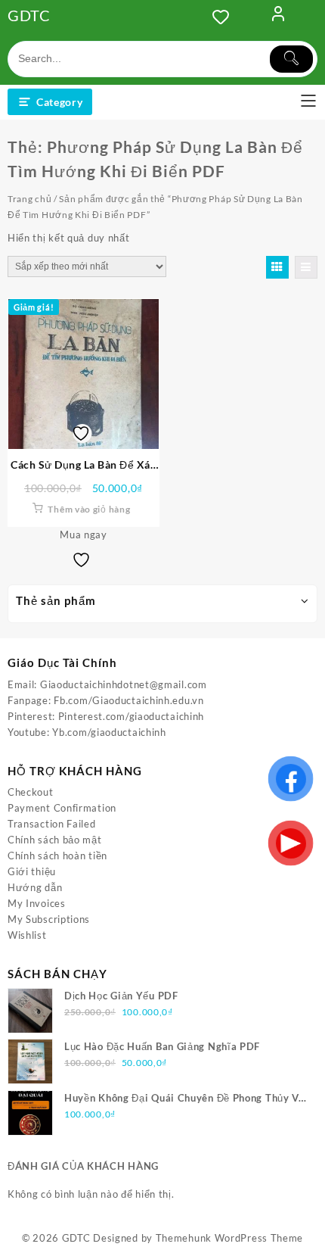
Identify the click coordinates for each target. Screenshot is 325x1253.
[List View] (306, 267)
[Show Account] (278, 17)
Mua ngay (83, 534)
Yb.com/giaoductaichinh (109, 732)
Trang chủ (29, 198)
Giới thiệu (32, 871)
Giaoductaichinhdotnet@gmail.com (123, 684)
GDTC (29, 15)
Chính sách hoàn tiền (57, 855)
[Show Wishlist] (225, 17)
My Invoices (37, 903)
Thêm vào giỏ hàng (89, 509)
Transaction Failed (52, 824)
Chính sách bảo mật (55, 840)
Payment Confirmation (62, 808)
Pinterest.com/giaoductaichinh (131, 716)
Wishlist (27, 935)
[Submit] (292, 59)
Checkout (31, 792)
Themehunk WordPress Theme (230, 1238)
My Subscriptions (49, 919)
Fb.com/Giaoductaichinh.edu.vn (128, 700)
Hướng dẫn (35, 887)
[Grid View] (277, 267)
